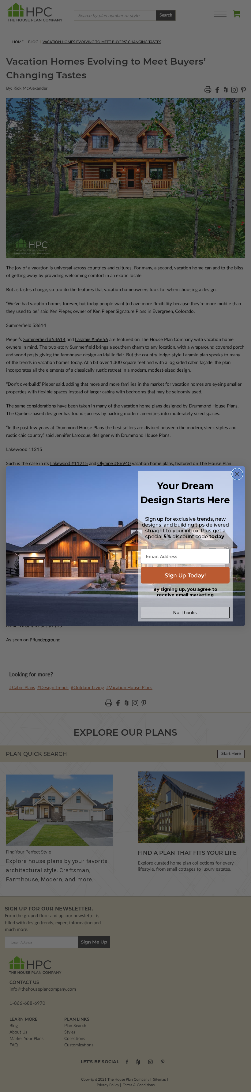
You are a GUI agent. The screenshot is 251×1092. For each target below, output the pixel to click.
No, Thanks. (185, 612)
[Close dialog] (237, 474)
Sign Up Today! (185, 575)
